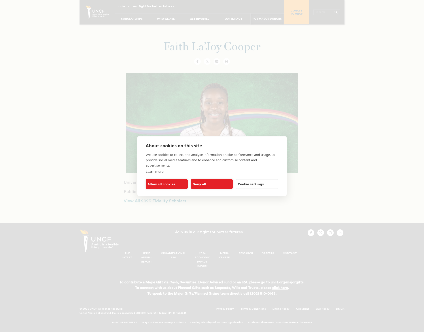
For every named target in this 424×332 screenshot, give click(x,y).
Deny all (199, 184)
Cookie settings (251, 184)
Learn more (154, 171)
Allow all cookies (161, 184)
